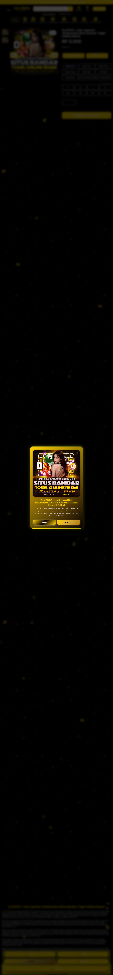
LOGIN (44, 522)
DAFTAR (68, 522)
